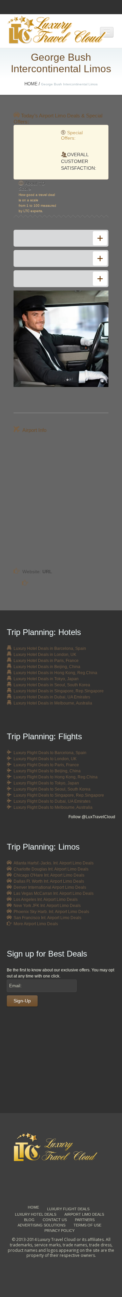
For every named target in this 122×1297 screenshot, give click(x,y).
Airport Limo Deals (84, 1214)
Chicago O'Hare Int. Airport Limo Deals (49, 875)
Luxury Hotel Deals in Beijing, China (47, 666)
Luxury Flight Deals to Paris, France (46, 765)
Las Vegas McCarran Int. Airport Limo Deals (54, 893)
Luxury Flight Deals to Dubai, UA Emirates (52, 801)
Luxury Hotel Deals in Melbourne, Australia (53, 703)
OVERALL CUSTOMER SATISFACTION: (78, 161)
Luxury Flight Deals (68, 1209)
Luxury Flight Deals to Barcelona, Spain (50, 752)
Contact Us (55, 1220)
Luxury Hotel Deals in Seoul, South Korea (52, 685)
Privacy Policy (59, 1231)
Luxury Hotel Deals (35, 1214)
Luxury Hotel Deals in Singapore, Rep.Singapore (59, 691)
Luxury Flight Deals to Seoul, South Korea (52, 789)
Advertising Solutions (41, 1225)
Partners (85, 1220)
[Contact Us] (61, 1067)
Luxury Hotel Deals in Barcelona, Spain (50, 648)
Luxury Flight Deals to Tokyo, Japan (46, 783)
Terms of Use (87, 1225)
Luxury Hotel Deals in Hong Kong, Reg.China (55, 672)
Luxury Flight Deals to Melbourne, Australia (53, 807)
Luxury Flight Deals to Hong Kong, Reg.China (56, 777)
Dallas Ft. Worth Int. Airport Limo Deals (49, 881)
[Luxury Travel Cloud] (61, 1147)
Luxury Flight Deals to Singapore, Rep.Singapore (59, 795)
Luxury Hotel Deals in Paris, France (46, 660)
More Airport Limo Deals (36, 923)
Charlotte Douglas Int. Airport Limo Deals (51, 869)
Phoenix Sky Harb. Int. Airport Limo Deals (51, 911)
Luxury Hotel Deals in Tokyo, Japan (46, 679)
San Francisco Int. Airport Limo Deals (47, 917)
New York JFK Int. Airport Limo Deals (47, 905)
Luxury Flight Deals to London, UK (45, 758)
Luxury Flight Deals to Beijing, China (47, 771)
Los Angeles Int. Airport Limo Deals (46, 899)
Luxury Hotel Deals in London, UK (45, 654)
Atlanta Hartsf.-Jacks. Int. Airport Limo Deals (54, 863)
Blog (29, 1220)
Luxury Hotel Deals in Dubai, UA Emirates (52, 697)
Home (31, 83)
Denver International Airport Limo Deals (50, 887)
